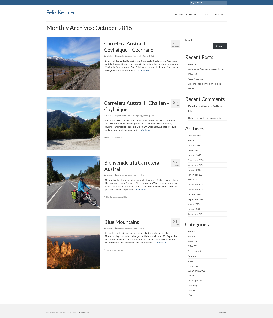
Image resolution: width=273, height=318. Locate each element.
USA (190, 295)
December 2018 (196, 160)
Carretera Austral (116, 137)
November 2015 (196, 189)
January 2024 (194, 135)
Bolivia (191, 88)
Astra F (191, 236)
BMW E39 (192, 246)
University (192, 285)
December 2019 (196, 150)
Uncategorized (195, 280)
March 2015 (194, 204)
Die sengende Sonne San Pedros (204, 84)
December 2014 (196, 214)
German (128, 56)
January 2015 (194, 209)
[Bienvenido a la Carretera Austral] (73, 182)
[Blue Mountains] (73, 242)
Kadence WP (84, 312)
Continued (143, 70)
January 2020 (194, 145)
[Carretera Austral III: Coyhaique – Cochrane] (73, 63)
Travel (145, 56)
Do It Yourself (194, 251)
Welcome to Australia (210, 118)
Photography (137, 56)
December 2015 (196, 184)
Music (190, 261)
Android (191, 231)
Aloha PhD (193, 64)
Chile (125, 197)
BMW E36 (192, 241)
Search (189, 40)
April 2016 (193, 179)
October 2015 (194, 194)
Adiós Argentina (195, 79)
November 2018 (196, 165)
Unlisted (192, 290)
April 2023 (193, 140)
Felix (110, 56)
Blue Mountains (111, 250)
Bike (107, 137)
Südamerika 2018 (196, 270)
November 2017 (196, 175)
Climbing (121, 250)
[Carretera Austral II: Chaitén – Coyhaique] (73, 123)
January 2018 (194, 170)
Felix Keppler (60, 12)
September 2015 (196, 199)
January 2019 (194, 155)
